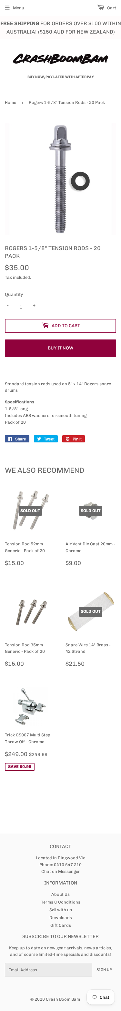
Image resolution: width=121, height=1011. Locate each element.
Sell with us (60, 909)
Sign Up (104, 969)
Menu (18, 7)
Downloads (60, 917)
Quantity (14, 294)
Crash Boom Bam (63, 999)
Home (10, 102)
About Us (60, 894)
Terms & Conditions (60, 902)
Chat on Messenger (60, 871)
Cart (111, 7)
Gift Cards (60, 925)
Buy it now (60, 348)
